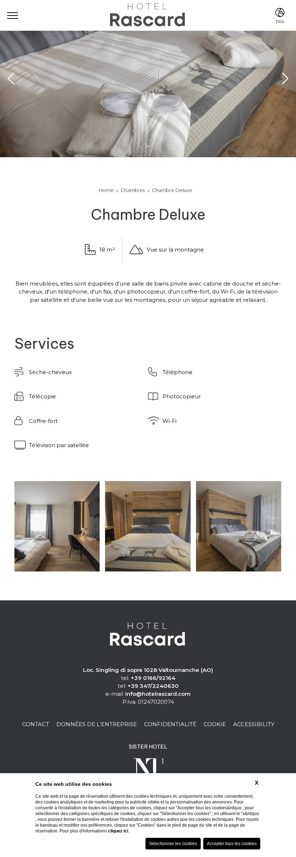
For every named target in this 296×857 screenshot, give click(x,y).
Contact (35, 724)
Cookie (215, 724)
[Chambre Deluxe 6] (238, 526)
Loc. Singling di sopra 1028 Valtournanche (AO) (148, 670)
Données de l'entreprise (96, 724)
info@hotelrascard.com (158, 693)
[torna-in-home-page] (148, 635)
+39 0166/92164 (153, 677)
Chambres (133, 190)
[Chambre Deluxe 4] (57, 526)
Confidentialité (170, 724)
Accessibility (253, 724)
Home (106, 190)
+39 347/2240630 (153, 685)
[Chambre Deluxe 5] (147, 526)
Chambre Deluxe (172, 190)
